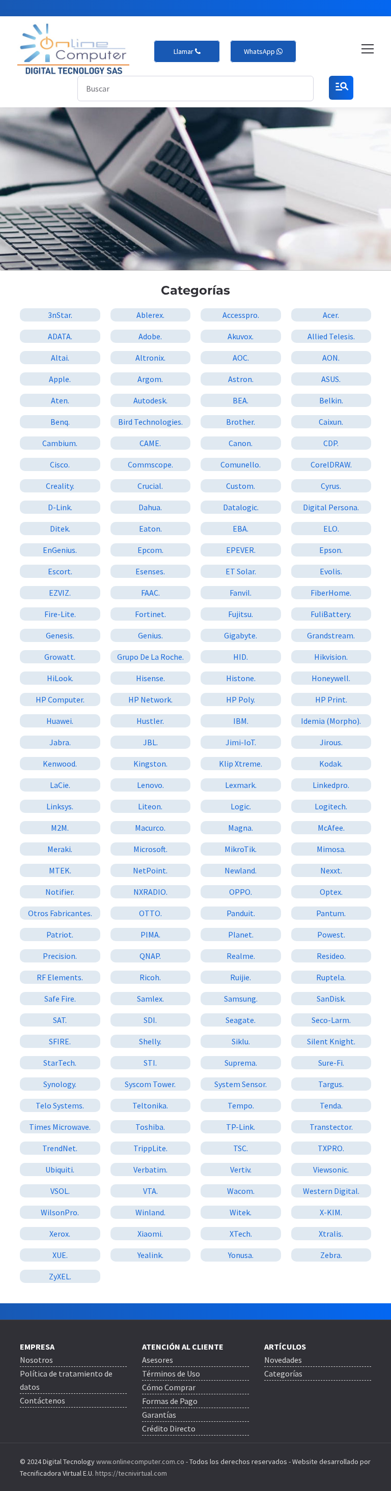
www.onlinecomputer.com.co (139, 1461)
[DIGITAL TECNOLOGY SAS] (73, 49)
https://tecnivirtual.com (131, 1473)
